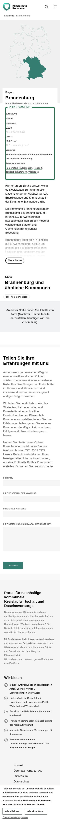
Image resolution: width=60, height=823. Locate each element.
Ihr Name (8, 478)
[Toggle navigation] (55, 7)
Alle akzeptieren (35, 811)
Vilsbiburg (33, 171)
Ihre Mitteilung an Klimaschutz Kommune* (27, 524)
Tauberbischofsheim (16, 171)
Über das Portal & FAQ (28, 770)
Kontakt (18, 765)
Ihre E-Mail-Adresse (14, 509)
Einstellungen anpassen (15, 817)
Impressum (21, 776)
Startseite (9, 15)
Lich (30, 167)
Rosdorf (38, 167)
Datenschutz (21, 781)
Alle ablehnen (12, 811)
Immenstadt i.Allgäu (32, 255)
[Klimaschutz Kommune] (15, 6)
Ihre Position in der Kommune (19, 493)
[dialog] (30, 804)
